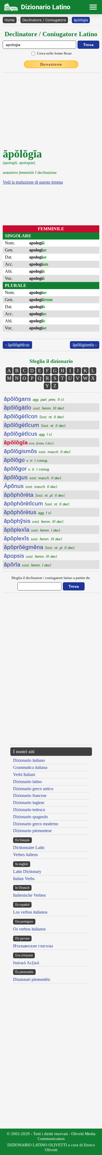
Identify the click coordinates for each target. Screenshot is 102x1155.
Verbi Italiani (24, 774)
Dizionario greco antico (33, 788)
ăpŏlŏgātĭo (34, 407)
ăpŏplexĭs (33, 538)
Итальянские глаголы (33, 946)
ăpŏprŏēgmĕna (39, 547)
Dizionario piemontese (32, 830)
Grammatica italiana (30, 767)
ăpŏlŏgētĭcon (34, 416)
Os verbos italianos (29, 929)
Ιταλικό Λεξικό (26, 962)
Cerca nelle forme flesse (54, 53)
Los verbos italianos (30, 912)
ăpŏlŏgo (26, 460)
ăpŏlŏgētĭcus (28, 434)
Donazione (51, 64)
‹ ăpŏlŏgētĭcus (17, 344)
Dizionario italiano (29, 760)
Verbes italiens (25, 854)
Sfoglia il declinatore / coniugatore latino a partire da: (51, 578)
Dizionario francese (30, 795)
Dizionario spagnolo (30, 816)
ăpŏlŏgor (27, 468)
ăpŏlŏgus (33, 477)
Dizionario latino (27, 781)
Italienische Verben (29, 895)
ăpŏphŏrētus (28, 512)
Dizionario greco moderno (35, 823)
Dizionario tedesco (29, 809)
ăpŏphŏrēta (35, 495)
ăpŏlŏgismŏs (37, 451)
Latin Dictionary (27, 871)
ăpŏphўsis (34, 521)
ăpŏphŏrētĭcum (37, 503)
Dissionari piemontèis (31, 979)
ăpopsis (31, 556)
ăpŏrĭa (28, 564)
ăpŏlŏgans (34, 399)
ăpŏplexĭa (32, 529)
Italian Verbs (24, 878)
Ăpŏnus (31, 486)
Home (10, 20)
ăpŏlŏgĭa (81, 20)
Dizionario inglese (28, 802)
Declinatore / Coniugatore (44, 20)
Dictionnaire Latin (28, 847)
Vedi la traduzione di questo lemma (33, 182)
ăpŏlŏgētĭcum (35, 425)
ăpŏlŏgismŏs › (85, 344)
